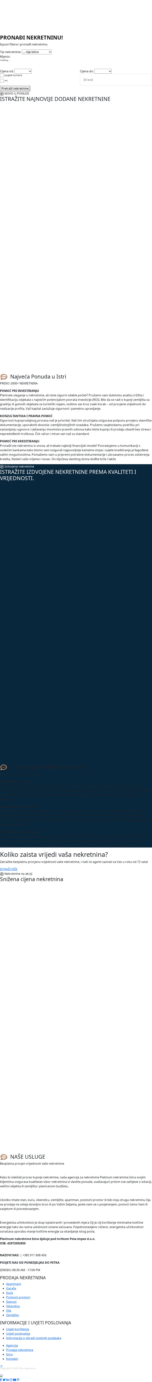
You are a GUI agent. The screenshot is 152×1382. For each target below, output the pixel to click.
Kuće (29, 51)
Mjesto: (5, 57)
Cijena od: (7, 71)
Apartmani (7, 51)
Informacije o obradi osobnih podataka (33, 1338)
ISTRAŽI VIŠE (8, 869)
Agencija (12, 1345)
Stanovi (64, 51)
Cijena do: (87, 71)
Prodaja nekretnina (19, 1350)
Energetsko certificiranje (21, 1216)
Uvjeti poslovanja (18, 1334)
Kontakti (12, 1359)
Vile (86, 51)
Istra (9, 1354)
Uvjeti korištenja (17, 1329)
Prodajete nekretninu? (19, 1194)
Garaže (21, 51)
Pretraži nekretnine (15, 88)
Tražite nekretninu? (17, 1171)
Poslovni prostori (46, 51)
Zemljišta (96, 51)
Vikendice (76, 51)
